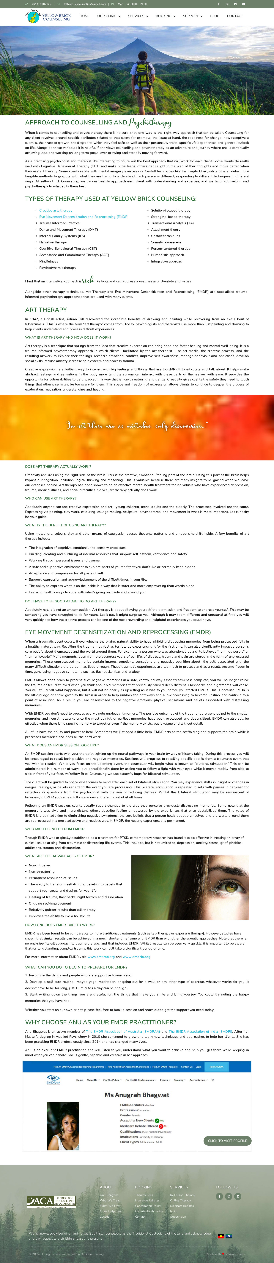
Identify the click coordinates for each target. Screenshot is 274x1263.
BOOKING (163, 16)
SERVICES (136, 16)
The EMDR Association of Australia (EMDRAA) (123, 1031)
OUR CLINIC (106, 16)
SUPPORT (191, 16)
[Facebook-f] (219, 4)
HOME (85, 16)
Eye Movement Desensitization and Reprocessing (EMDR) (84, 216)
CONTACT (235, 16)
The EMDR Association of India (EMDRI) (200, 1031)
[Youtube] (244, 4)
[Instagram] (227, 4)
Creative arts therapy (55, 210)
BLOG (214, 16)
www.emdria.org (137, 957)
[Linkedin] (235, 4)
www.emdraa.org (101, 957)
